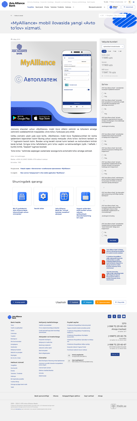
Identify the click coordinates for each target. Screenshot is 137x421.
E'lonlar (46, 7)
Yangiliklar (30, 7)
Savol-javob (39, 7)
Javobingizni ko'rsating (108, 126)
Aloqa (100, 396)
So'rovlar (41, 373)
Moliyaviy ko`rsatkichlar (45, 342)
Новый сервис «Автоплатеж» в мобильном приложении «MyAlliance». (45, 168)
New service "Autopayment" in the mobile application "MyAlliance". (42, 173)
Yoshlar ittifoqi (15, 381)
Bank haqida (15, 322)
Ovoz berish (113, 240)
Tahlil (12, 387)
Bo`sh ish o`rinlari (16, 358)
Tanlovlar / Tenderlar (57, 7)
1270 (124, 323)
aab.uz (13, 5)
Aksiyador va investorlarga (49, 337)
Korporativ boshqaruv (45, 339)
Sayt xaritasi (89, 396)
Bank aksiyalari (43, 350)
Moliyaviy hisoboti (16, 349)
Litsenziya (13, 333)
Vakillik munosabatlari (45, 325)
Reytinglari (14, 355)
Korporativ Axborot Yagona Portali (76, 347)
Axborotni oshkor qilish (45, 348)
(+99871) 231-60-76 (117, 336)
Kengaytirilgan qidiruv (71, 396)
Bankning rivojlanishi (45, 345)
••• (73, 7)
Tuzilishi (13, 336)
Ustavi (12, 330)
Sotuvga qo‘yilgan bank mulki (19, 384)
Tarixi (12, 325)
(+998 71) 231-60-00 (116, 326)
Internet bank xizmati (45, 368)
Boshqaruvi (14, 339)
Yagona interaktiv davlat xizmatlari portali (78, 328)
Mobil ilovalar (42, 376)
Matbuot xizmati (17, 362)
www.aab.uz (18, 409)
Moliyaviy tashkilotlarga (48, 322)
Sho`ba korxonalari (16, 341)
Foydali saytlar (73, 322)
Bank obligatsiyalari (44, 353)
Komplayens (14, 344)
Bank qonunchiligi (42, 396)
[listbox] (113, 47)
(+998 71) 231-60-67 (117, 344)
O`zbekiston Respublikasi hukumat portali (79, 325)
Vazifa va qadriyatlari (16, 328)
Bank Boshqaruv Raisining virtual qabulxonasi (51, 360)
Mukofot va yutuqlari (16, 352)
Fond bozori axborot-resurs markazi (77, 350)
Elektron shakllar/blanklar (46, 370)
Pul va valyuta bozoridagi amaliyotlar (49, 328)
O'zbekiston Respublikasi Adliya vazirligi (78, 344)
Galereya (68, 7)
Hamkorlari (14, 347)
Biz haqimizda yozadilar (17, 379)
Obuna (55, 396)
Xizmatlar (43, 358)
